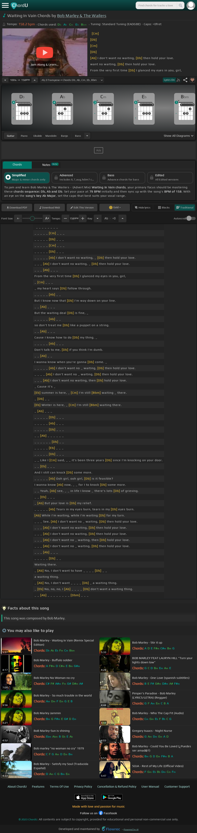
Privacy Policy (83, 786)
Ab (110, 217)
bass (78, 135)
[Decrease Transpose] (97, 218)
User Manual (150, 786)
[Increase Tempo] (34, 80)
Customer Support (177, 786)
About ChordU (17, 786)
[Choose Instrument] (87, 136)
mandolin (51, 135)
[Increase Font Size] (47, 218)
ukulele (37, 135)
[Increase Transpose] (122, 218)
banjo (64, 135)
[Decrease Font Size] (18, 218)
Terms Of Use (59, 786)
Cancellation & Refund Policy (116, 786)
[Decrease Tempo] (5, 80)
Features (38, 786)
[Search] (180, 5)
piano (24, 135)
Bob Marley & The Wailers (81, 15)
